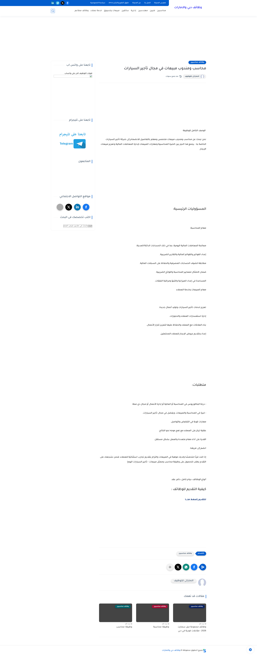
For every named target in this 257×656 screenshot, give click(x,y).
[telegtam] (60, 207)
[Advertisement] (128, 40)
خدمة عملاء (96, 11)
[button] (194, 567)
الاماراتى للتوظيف (192, 76)
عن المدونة (136, 3)
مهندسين (143, 11)
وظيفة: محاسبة (161, 627)
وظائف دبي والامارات (188, 7)
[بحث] (53, 11)
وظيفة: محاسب (124, 627)
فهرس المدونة (160, 3)
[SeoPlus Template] (204, 650)
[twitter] (62, 3)
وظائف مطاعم (82, 11)
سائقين (125, 11)
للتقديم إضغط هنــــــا (195, 499)
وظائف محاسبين (197, 62)
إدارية (133, 11)
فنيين (152, 11)
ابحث (90, 226)
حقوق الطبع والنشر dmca (119, 3)
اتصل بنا (147, 3)
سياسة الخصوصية (97, 3)
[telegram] (57, 3)
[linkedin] (52, 3)
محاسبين (161, 11)
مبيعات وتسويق (112, 11)
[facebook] (67, 3)
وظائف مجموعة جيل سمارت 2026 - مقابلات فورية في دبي (192, 629)
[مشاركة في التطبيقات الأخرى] (170, 567)
